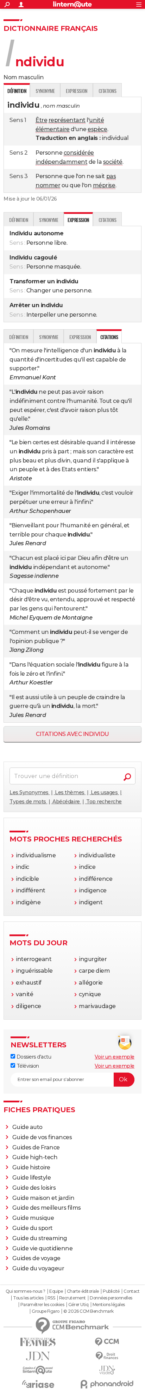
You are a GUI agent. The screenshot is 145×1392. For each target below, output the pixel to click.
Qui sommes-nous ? (25, 1291)
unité (96, 120)
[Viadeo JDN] (106, 1370)
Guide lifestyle (31, 1177)
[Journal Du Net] (38, 1356)
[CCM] (106, 1342)
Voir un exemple (114, 1057)
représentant (67, 120)
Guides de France (36, 1147)
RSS (51, 1298)
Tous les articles (28, 1298)
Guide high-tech (35, 1157)
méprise (104, 185)
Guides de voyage (36, 1258)
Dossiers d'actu (33, 1057)
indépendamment (61, 161)
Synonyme (45, 90)
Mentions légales (109, 1304)
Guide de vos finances (42, 1137)
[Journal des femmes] (38, 1342)
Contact (131, 1291)
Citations (107, 90)
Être (41, 120)
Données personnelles (111, 1298)
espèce (97, 129)
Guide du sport (32, 1228)
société (112, 161)
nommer (48, 185)
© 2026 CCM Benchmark (88, 1311)
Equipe (56, 1291)
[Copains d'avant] (38, 1370)
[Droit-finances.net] (106, 1356)
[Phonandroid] (106, 1384)
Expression (76, 90)
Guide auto (27, 1127)
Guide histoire (31, 1167)
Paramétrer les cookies (42, 1304)
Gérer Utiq (78, 1304)
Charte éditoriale (83, 1291)
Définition (18, 219)
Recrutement (72, 1298)
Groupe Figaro (45, 1311)
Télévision (27, 1066)
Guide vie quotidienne (42, 1248)
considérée (79, 152)
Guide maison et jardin (43, 1198)
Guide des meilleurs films (46, 1207)
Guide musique (33, 1218)
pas (111, 176)
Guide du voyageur (38, 1268)
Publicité (111, 1291)
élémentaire (53, 129)
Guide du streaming (39, 1238)
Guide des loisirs (34, 1187)
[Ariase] (38, 1384)
